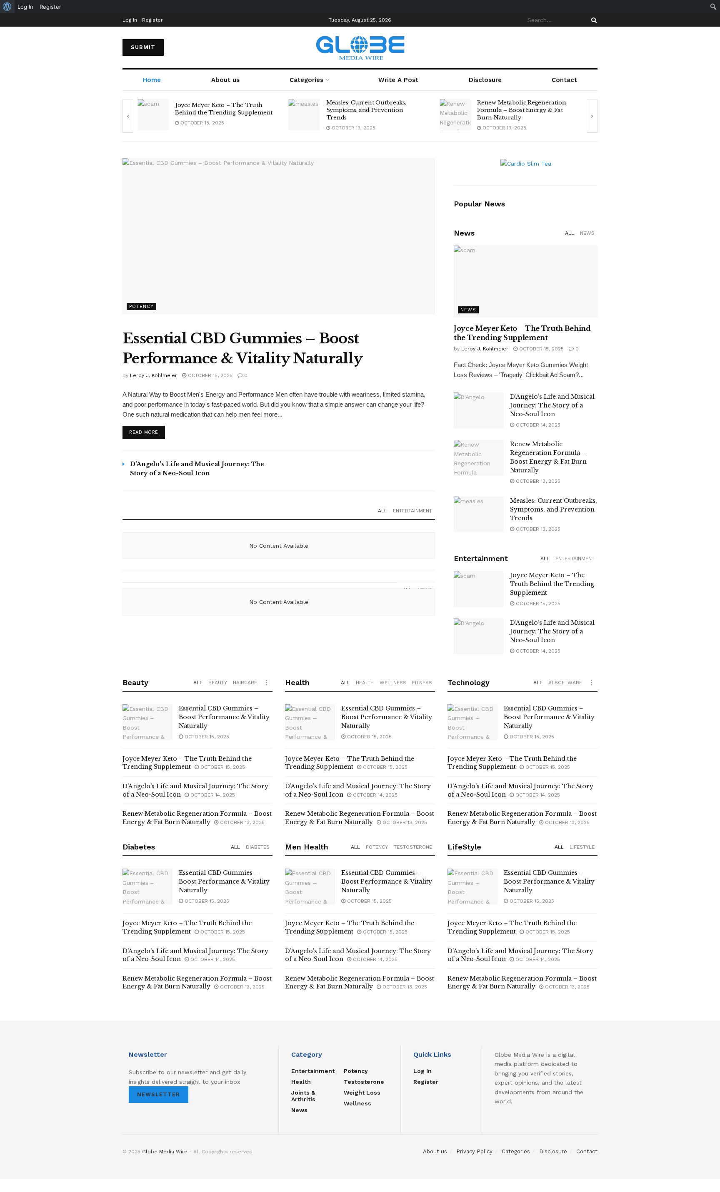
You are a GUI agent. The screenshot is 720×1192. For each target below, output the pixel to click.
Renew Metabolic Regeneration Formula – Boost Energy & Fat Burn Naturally (521, 110)
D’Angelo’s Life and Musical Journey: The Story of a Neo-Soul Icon (552, 405)
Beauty (217, 682)
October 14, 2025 (537, 425)
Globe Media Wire (165, 1152)
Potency (141, 306)
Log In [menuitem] (25, 6)
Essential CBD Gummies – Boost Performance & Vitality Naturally (224, 717)
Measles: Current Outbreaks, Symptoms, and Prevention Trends (366, 110)
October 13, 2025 (352, 128)
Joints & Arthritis (303, 1096)
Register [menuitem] (50, 6)
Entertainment (412, 511)
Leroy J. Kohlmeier (153, 375)
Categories (306, 80)
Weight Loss (362, 1092)
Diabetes (258, 847)
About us (225, 80)
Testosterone (413, 847)
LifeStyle (582, 847)
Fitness (422, 682)
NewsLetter (158, 1094)
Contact (564, 80)
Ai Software (565, 682)
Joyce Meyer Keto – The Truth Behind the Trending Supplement (223, 109)
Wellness (393, 682)
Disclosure (485, 80)
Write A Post (398, 80)
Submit (143, 47)
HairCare (245, 682)
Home (152, 80)
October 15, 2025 (201, 123)
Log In (129, 20)
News (587, 233)
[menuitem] (7, 6)
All (382, 511)
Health (365, 682)
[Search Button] (592, 20)
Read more (143, 432)
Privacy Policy (474, 1151)
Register (152, 20)
